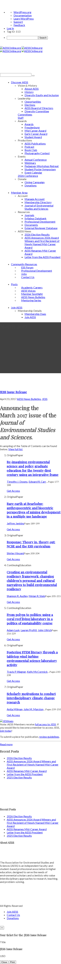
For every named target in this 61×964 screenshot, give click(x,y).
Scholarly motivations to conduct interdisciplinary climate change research (31, 698)
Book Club (31, 150)
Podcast (29, 146)
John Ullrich (45, 630)
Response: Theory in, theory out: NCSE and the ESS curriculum (31, 544)
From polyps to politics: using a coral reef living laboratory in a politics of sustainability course (30, 619)
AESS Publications (35, 143)
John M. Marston (33, 709)
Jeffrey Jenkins (15, 523)
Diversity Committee (37, 111)
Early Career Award (36, 133)
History (29, 92)
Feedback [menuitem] (19, 25)
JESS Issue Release (13, 392)
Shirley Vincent (15, 553)
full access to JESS (45, 724)
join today (6, 730)
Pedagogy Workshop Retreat (42, 166)
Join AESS (16, 307)
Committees (25, 114)
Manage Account (35, 199)
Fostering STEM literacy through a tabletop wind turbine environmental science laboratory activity (32, 658)
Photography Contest (37, 153)
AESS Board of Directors (39, 108)
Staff (21, 117)
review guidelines (49, 736)
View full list (15, 449)
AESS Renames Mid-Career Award (27, 771)
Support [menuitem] (18, 21)
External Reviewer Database (41, 228)
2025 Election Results (19, 777)
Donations (31, 185)
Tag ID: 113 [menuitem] (13, 31)
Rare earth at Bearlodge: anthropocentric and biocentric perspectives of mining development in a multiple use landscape (33, 510)
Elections (30, 104)
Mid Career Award (35, 130)
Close (4, 962)
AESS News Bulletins (29, 399)
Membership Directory (38, 202)
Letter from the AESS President (42, 257)
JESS (44, 399)
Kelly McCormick (37, 671)
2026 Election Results (37, 234)
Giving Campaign (35, 182)
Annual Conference (36, 159)
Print (12, 962)
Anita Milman (15, 709)
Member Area (19, 192)
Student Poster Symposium (40, 169)
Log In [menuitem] (10, 28)
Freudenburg (32, 127)
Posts (14, 284)
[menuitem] (34, 38)
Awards (29, 124)
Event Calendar (33, 172)
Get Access (13, 490)
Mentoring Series (31, 300)
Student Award (33, 137)
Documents (31, 224)
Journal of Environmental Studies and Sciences (39, 207)
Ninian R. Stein (37, 596)
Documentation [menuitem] (23, 15)
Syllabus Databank (35, 218)
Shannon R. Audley (17, 596)
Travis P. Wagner (16, 671)
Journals (29, 215)
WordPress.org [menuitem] (22, 12)
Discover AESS (19, 82)
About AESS (32, 88)
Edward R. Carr (37, 481)
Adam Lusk (13, 630)
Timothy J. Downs (17, 481)
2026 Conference (28, 175)
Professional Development (40, 221)
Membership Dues (35, 314)
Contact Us (27, 277)
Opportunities (33, 101)
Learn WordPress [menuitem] (24, 18)
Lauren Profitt (29, 630)
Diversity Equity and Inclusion (42, 95)
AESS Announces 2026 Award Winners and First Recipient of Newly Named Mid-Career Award (42, 242)
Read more (6, 744)
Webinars (30, 162)
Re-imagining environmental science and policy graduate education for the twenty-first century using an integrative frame (32, 468)
